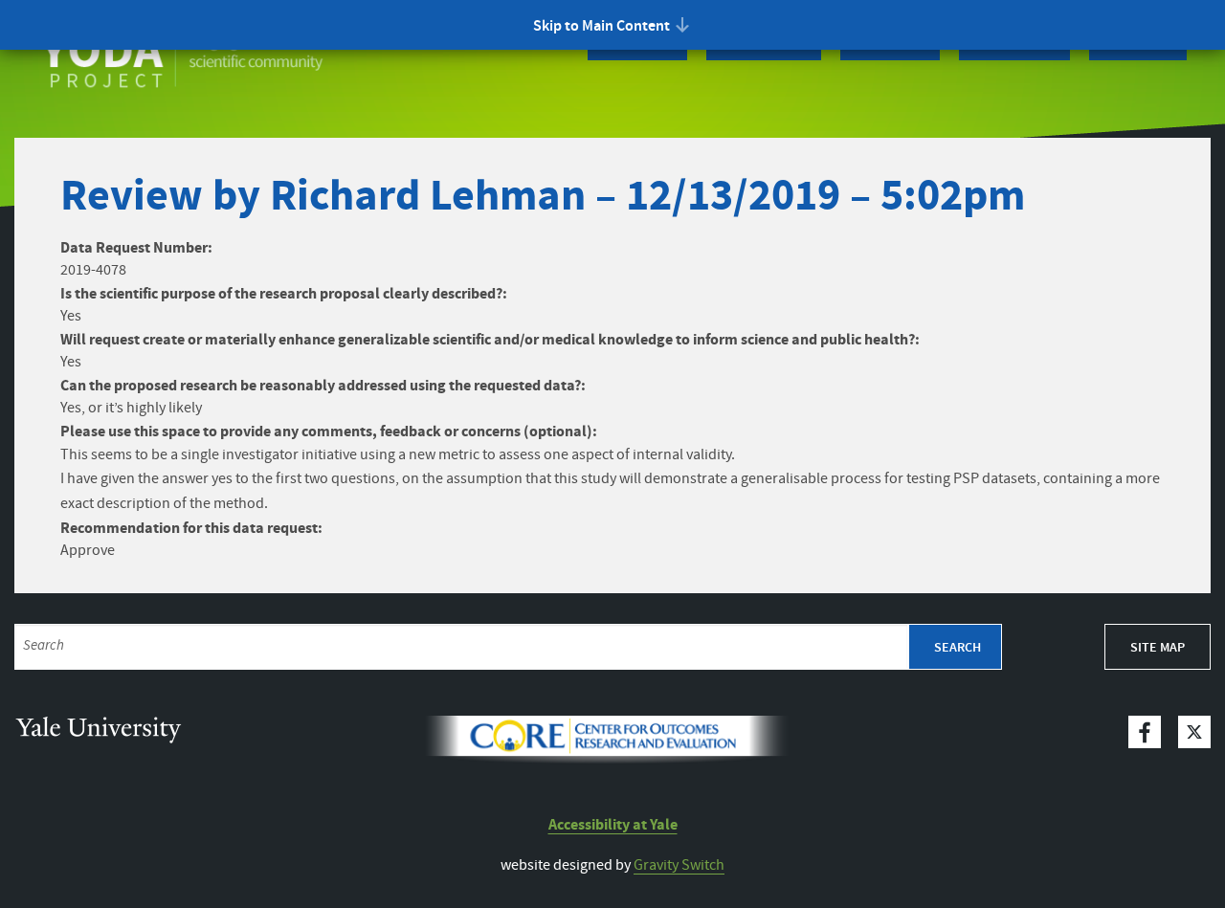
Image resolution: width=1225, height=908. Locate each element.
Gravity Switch (679, 865)
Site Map (1157, 647)
